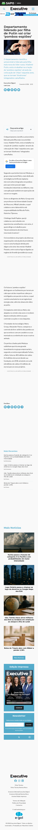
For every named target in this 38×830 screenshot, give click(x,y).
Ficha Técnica (19, 785)
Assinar (19, 708)
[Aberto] (33, 8)
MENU (19, 3)
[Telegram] (22, 407)
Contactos (19, 805)
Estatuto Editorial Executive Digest (19, 792)
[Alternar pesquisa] (4, 9)
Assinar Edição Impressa (19, 796)
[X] (8, 89)
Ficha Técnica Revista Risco (19, 787)
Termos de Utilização (19, 800)
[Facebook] (5, 89)
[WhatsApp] (15, 89)
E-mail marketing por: (19, 809)
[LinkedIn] (12, 89)
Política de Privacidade (19, 803)
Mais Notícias (19, 658)
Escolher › (10, 166)
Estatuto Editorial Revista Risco (19, 794)
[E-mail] (18, 89)
